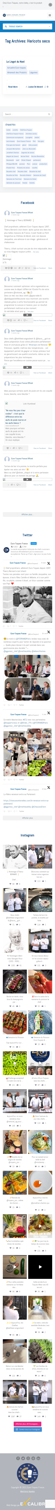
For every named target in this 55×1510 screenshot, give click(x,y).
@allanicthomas (39, 651)
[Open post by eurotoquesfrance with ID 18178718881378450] (15, 1351)
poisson (22, 164)
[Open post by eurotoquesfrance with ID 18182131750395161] (15, 1063)
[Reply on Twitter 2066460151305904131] (5, 705)
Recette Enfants (25, 175)
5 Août (43, 563)
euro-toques (10, 141)
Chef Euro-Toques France (14, 134)
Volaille (31, 183)
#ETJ (25, 719)
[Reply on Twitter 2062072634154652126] (5, 780)
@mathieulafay (24, 651)
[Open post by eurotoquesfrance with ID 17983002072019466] (15, 941)
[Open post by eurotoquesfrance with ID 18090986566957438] (15, 1392)
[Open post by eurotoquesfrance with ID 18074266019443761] (15, 900)
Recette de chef (34, 171)
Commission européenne (14, 137)
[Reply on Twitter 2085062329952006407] (4, 626)
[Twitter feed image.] (27, 604)
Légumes (34, 72)
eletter (37, 137)
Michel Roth (25, 156)
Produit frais (10, 168)
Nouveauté (10, 160)
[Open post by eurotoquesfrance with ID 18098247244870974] (15, 1226)
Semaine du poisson (13, 183)
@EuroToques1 (32, 563)
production (43, 164)
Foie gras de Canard (13, 145)
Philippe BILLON (11, 164)
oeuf (17, 160)
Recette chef (10, 171)
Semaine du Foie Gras (13, 179)
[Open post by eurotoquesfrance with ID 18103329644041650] (15, 1022)
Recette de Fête (12, 175)
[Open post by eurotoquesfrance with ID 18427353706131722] (15, 981)
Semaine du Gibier (30, 179)
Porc (28, 164)
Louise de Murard (35, 86)
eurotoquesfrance (15, 847)
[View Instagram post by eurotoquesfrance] (24, 866)
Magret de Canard (12, 156)
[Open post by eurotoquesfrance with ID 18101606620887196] (40, 941)
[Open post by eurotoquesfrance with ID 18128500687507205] (15, 1308)
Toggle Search (15, 26)
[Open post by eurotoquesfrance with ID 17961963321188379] (40, 857)
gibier (24, 145)
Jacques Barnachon (13, 149)
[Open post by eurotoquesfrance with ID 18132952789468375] (40, 1392)
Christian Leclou (31, 134)
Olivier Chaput (26, 160)
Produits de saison (23, 168)
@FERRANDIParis (23, 638)
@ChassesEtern (39, 806)
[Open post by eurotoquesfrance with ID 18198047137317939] (40, 981)
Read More (13, 86)
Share (50, 268)
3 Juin (44, 714)
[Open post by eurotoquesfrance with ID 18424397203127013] (15, 1267)
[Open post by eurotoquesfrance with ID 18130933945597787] (40, 1063)
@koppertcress (10, 722)
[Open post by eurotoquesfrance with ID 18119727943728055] (40, 1308)
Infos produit (33, 145)
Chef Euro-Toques (26, 130)
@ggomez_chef (10, 651)
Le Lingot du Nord (15, 61)
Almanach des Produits (17, 72)
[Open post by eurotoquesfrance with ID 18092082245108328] (15, 857)
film (34, 141)
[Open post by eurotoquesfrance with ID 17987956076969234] (40, 1351)
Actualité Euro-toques (16, 67)
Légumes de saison (27, 153)
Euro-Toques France (24, 141)
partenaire (36, 160)
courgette (29, 137)
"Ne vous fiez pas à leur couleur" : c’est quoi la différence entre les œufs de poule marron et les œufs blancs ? (16, 416)
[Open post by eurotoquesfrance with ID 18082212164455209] (40, 1142)
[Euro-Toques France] (14, 15)
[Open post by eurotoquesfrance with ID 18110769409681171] (40, 1183)
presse (35, 164)
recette (34, 168)
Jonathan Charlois (12, 153)
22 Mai (44, 789)
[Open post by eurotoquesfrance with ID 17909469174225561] (15, 1101)
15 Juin (45, 633)
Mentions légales (27, 1491)
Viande (25, 183)
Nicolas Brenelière (37, 156)
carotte (15, 130)
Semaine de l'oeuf (39, 175)
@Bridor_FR (25, 722)
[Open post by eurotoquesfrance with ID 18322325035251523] (40, 1101)
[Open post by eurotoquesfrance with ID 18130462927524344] (40, 1022)
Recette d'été (22, 171)
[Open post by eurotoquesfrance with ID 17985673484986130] (40, 1226)
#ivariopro (33, 344)
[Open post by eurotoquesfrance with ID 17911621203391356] (15, 1142)
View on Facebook (40, 268)
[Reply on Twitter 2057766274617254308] (5, 812)
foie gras (41, 141)
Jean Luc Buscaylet (29, 149)
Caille (8, 130)
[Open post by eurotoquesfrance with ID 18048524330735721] (15, 1183)
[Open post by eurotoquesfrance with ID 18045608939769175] (40, 1267)
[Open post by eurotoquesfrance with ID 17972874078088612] (40, 900)
